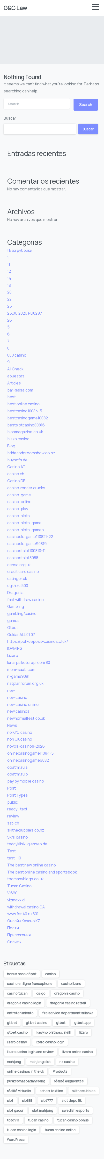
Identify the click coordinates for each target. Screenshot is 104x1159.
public (12, 802)
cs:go (40, 993)
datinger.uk (17, 578)
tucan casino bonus (73, 1120)
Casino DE (16, 480)
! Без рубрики (19, 250)
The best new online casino (31, 865)
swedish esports (75, 1110)
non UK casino (19, 739)
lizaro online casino (77, 1051)
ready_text (17, 809)
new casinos (18, 711)
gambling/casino (22, 613)
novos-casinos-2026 (26, 746)
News (12, 725)
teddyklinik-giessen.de (27, 844)
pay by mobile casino (25, 781)
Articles (14, 383)
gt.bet (12, 1022)
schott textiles (51, 1090)
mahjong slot (40, 1061)
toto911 (13, 1120)
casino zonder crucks (26, 487)
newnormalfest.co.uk (26, 718)
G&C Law (15, 8)
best (11, 397)
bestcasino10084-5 (24, 411)
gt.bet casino (36, 1022)
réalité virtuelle (19, 1090)
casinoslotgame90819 (27, 543)
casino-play (17, 508)
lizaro (83, 1032)
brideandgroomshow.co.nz (31, 453)
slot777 (47, 1100)
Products (60, 1071)
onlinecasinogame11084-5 (30, 753)
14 (9, 278)
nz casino (67, 1061)
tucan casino (38, 1120)
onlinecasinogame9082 (28, 760)
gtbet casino (17, 1032)
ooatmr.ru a (17, 767)
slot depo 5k (72, 1100)
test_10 (14, 858)
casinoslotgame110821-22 (30, 536)
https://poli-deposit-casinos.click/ (37, 641)
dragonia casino (67, 993)
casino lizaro (71, 983)
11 (8, 264)
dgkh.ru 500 (17, 585)
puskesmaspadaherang (26, 1081)
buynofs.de (17, 460)
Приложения (19, 935)
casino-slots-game (24, 522)
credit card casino (23, 571)
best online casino (23, 404)
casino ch (15, 473)
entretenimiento (20, 1013)
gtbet (61, 1022)
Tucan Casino (19, 886)
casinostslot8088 (22, 557)
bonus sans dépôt (22, 973)
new (11, 690)
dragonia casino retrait (68, 1003)
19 (9, 285)
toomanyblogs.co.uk (25, 878)
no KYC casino (19, 732)
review (13, 816)
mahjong (14, 1061)
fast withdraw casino (25, 599)
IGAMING (14, 648)
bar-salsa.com (20, 390)
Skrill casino (17, 837)
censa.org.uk (19, 564)
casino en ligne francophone (29, 983)
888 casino (16, 355)
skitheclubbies (84, 1090)
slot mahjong (42, 1110)
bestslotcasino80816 (26, 425)
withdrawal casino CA (26, 907)
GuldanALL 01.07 (21, 634)
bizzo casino (18, 438)
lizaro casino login (50, 1042)
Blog (11, 446)
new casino (17, 697)
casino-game (19, 495)
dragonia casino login (24, 1003)
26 (9, 320)
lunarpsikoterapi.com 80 (28, 662)
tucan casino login (21, 1129)
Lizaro (12, 655)
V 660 (12, 893)
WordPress (16, 1139)
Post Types (17, 795)
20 (9, 292)
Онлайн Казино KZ (23, 920)
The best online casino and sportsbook (42, 872)
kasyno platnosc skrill (54, 1032)
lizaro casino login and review (30, 1051)
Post (11, 788)
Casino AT (16, 466)
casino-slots (18, 515)
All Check (15, 369)
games (13, 620)
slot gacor (15, 1110)
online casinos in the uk (25, 1071)
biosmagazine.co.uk (25, 431)
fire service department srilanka (67, 1013)
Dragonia (15, 592)
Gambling (15, 606)
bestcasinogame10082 (27, 418)
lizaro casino (17, 1042)
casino (50, 973)
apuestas (15, 376)
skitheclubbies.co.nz (25, 830)
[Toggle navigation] (95, 8)
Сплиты (14, 942)
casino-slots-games (25, 529)
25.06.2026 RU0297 (24, 313)
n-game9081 (18, 676)
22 (9, 299)
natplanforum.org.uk (25, 683)
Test (11, 851)
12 (9, 271)
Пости (13, 927)
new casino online (23, 704)
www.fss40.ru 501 (22, 913)
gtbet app (82, 1022)
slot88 (27, 1100)
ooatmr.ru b (17, 774)
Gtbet (12, 627)
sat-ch (13, 823)
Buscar (10, 118)
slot (10, 1100)
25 (9, 306)
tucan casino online (60, 1129)
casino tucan (17, 993)
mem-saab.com (21, 669)
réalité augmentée (69, 1081)
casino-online (19, 501)
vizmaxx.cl (16, 900)
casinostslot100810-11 (26, 550)
